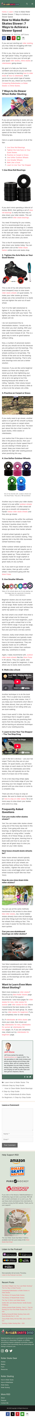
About (3, 1398)
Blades (3, 1364)
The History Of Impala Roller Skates (13, 1295)
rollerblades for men (13, 1025)
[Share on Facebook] (4, 38)
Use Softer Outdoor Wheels (17, 157)
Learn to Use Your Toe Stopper (19, 165)
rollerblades (6, 63)
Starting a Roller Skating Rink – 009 (13, 1323)
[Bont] (18, 1190)
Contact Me (4, 1403)
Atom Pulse (6, 574)
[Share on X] (9, 38)
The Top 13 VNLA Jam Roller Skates (13, 1300)
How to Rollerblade (7, 1382)
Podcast (3, 1400)
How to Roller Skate (7, 1380)
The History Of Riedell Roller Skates (13, 1297)
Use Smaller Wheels (15, 160)
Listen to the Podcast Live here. (12, 1275)
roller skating (28, 43)
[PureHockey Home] (17, 1183)
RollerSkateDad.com (10, 1057)
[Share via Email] (18, 38)
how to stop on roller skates (15, 799)
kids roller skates (8, 914)
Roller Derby (5, 1385)
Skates (3, 1362)
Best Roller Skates (20, 995)
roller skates (15, 61)
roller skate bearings (21, 218)
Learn (10, 12)
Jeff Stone (9, 1052)
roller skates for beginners (18, 1012)
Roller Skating (5, 1387)
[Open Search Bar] (27, 4)
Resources (4, 1369)
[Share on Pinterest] (14, 38)
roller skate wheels (9, 293)
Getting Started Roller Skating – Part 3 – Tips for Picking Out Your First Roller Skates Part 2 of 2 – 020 (17, 1309)
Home (4, 12)
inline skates (26, 61)
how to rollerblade (16, 76)
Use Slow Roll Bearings (16, 147)
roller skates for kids (20, 1005)
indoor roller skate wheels (18, 512)
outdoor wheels (26, 504)
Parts (2, 1367)
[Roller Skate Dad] (10, 3)
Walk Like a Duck (13, 162)
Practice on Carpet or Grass (17, 155)
